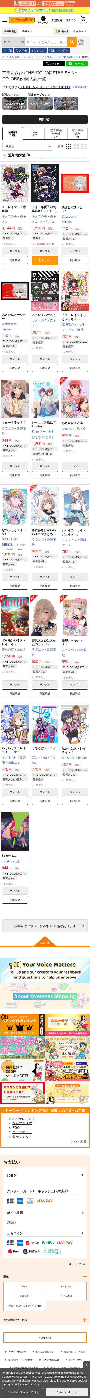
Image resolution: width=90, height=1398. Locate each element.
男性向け (63, 31)
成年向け (27, 31)
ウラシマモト (22, 1132)
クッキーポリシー (77, 1359)
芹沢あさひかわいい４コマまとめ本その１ (44, 534)
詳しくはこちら (78, 1264)
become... (9, 855)
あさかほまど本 (72, 422)
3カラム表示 (69, 149)
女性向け (81, 31)
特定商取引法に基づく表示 (25, 1367)
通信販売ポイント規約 (74, 1351)
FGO (16, 1127)
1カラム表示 (84, 149)
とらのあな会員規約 (45, 1351)
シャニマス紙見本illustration (44, 424)
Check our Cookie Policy (23, 1392)
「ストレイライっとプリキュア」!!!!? (74, 319)
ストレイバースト (44, 314)
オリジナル (38, 50)
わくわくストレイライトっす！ (14, 750)
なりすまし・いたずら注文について (63, 1367)
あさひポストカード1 (74, 209)
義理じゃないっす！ (72, 642)
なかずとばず (22, 1123)
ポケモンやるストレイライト (14, 642)
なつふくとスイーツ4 (14, 532)
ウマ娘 (7, 50)
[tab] (34, 133)
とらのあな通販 (11, 57)
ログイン (70, 20)
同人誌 (27, 57)
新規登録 (57, 20)
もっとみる (79, 1141)
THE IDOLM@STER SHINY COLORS (39, 75)
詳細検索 (81, 41)
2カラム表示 (77, 149)
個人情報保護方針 (50, 1359)
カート (47, 260)
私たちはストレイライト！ (74, 750)
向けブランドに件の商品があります (45, 925)
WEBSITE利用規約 (17, 1351)
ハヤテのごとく (23, 1118)
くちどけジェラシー (44, 750)
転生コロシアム (59, 50)
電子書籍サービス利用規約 (20, 1359)
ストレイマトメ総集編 (14, 209)
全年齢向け (10, 31)
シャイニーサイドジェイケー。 (74, 532)
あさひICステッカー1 (14, 316)
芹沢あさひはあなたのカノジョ (44, 642)
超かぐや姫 (20, 1136)
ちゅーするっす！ (14, 422)
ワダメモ (21, 50)
